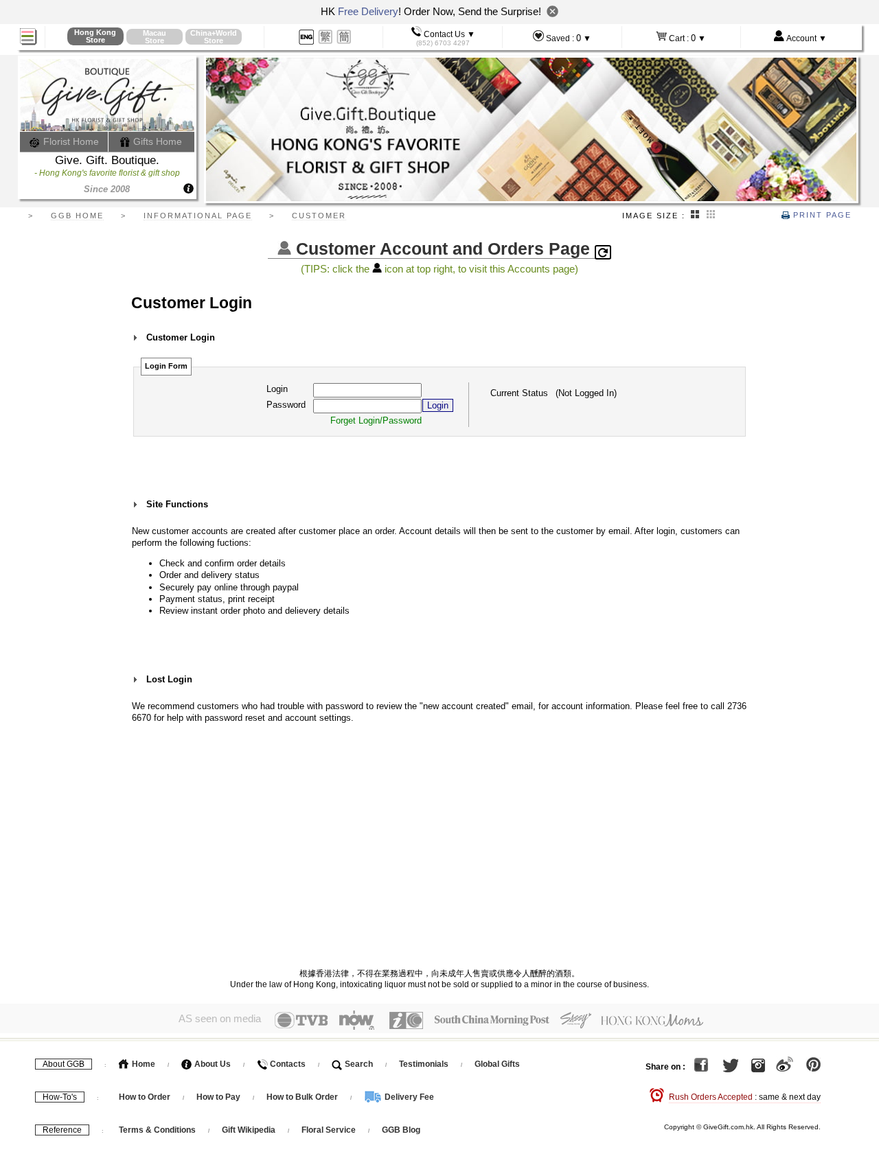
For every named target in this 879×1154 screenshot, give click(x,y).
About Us (211, 1064)
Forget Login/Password (376, 420)
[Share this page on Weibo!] (784, 1067)
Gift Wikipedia (248, 1130)
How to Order (144, 1097)
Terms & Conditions (157, 1130)
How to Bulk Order (303, 1097)
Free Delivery (368, 11)
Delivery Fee (408, 1097)
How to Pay (219, 1097)
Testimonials (423, 1064)
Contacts (287, 1064)
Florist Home (70, 141)
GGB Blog (401, 1130)
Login (277, 389)
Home (142, 1064)
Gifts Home (156, 141)
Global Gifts (497, 1064)
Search (358, 1064)
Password (286, 405)
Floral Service (328, 1130)
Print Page (821, 215)
